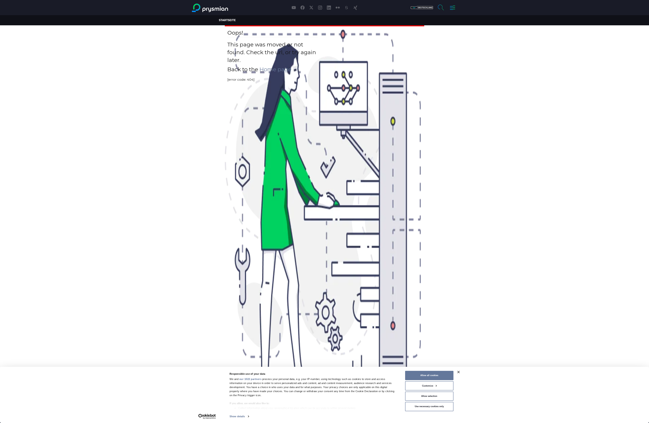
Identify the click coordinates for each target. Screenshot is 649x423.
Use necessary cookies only (429, 406)
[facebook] (302, 8)
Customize (427, 386)
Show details (237, 416)
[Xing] (355, 8)
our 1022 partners (250, 379)
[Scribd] (346, 8)
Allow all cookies (429, 375)
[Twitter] (311, 8)
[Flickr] (338, 8)
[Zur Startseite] (224, 8)
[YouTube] (294, 8)
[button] (422, 8)
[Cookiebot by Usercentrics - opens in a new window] (207, 416)
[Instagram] (320, 8)
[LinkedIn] (329, 8)
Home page (275, 69)
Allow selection (429, 396)
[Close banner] (458, 372)
